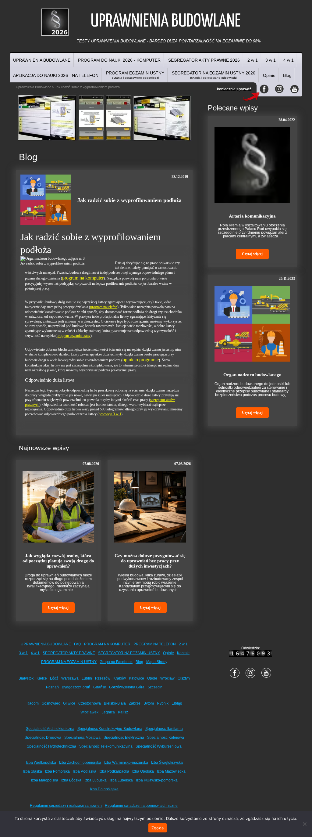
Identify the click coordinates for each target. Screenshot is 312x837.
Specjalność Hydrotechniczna (51, 746)
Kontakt (183, 653)
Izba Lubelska (121, 780)
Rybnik (162, 703)
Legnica (108, 712)
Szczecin (154, 687)
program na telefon (103, 307)
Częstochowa (89, 703)
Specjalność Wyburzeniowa (159, 746)
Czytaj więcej (58, 607)
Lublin (87, 678)
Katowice (136, 678)
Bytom (149, 703)
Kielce (42, 678)
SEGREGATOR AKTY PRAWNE (69, 653)
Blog (287, 75)
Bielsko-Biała (115, 703)
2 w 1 (252, 60)
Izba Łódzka (71, 780)
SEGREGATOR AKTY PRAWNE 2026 (204, 60)
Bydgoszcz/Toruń (76, 687)
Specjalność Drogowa (43, 737)
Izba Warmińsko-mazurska (126, 762)
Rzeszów (102, 678)
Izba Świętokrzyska (167, 762)
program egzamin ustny (73, 336)
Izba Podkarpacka (114, 771)
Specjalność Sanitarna (164, 729)
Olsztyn (184, 678)
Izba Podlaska (84, 771)
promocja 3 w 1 (110, 414)
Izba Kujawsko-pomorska (157, 780)
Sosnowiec (51, 703)
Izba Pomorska (57, 771)
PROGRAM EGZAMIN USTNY (135, 74)
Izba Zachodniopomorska (80, 762)
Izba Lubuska (95, 780)
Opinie (269, 75)
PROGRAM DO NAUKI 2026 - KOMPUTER (119, 60)
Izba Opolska (143, 771)
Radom (33, 703)
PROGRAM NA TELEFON (154, 644)
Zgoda (157, 827)
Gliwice (69, 703)
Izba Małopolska (44, 780)
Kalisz (123, 712)
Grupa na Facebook (116, 662)
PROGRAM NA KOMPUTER (107, 644)
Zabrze (134, 703)
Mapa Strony (156, 662)
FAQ (77, 644)
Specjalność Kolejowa (165, 737)
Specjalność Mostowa (82, 737)
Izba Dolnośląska (104, 789)
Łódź (54, 678)
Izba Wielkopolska (41, 762)
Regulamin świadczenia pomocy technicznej (142, 805)
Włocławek (89, 712)
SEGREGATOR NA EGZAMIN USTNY (129, 653)
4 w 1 (288, 60)
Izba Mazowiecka (171, 771)
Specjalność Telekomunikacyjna (106, 746)
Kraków (119, 678)
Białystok (26, 678)
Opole (152, 678)
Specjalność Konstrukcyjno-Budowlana (109, 729)
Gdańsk (99, 687)
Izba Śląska (32, 771)
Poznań (52, 687)
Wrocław (167, 678)
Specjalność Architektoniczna (50, 729)
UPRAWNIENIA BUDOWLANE (41, 60)
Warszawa (70, 678)
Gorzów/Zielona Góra (126, 687)
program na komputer (83, 277)
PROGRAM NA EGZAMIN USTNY (69, 662)
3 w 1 (270, 60)
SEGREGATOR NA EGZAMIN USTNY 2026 (213, 74)
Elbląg (177, 703)
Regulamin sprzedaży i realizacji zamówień (66, 805)
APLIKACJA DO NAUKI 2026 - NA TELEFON (55, 75)
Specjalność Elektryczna (124, 737)
